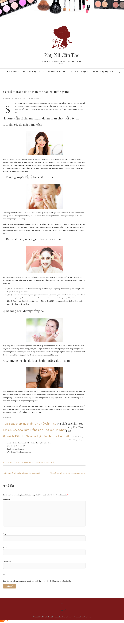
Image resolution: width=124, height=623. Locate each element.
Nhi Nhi (7, 98)
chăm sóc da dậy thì (44, 462)
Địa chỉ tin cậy (79, 72)
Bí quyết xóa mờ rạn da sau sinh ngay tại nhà (67, 473)
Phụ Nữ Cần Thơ (62, 55)
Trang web (7, 561)
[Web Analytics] (5, 621)
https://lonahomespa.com (21, 452)
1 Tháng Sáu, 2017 (20, 98)
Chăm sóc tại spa (57, 72)
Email (5, 548)
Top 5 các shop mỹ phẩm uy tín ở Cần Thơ (30, 423)
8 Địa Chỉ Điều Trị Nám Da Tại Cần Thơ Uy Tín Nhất (36, 436)
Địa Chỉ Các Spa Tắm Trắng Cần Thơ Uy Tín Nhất (34, 430)
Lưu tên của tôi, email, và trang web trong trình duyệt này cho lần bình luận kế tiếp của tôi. (37, 581)
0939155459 (20, 446)
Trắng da (28, 462)
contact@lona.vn (18, 449)
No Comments (36, 98)
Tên (5, 534)
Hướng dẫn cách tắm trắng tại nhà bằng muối (21, 473)
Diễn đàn (12, 72)
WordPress (87, 617)
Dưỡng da (18, 462)
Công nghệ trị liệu (103, 72)
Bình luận (7, 499)
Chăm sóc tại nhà (32, 72)
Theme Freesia (67, 617)
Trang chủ (62, 610)
